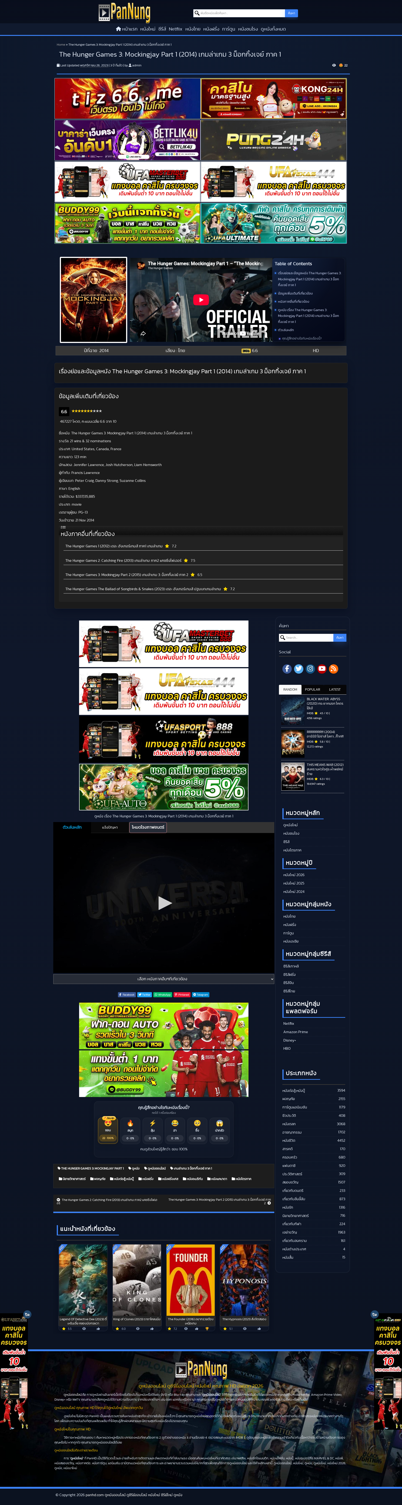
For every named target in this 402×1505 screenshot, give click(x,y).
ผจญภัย (99, 1179)
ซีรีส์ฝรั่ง (289, 975)
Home (61, 44)
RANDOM (290, 689)
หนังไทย (193, 29)
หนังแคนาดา (219, 1179)
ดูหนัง (135, 1168)
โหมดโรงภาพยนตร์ (148, 827)
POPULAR (312, 689)
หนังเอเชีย (290, 941)
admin (136, 65)
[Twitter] (298, 669)
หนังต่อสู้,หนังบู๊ (123, 1179)
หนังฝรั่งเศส (169, 1179)
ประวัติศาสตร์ (292, 1174)
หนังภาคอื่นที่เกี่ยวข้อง (293, 301)
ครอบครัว (289, 1157)
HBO (286, 1048)
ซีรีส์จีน (288, 983)
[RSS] (333, 669)
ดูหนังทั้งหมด (273, 29)
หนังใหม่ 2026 (293, 875)
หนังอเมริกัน (194, 1179)
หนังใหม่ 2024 (293, 892)
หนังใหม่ (147, 29)
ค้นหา (291, 13)
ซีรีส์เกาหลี (290, 966)
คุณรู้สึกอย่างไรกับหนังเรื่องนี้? (302, 338)
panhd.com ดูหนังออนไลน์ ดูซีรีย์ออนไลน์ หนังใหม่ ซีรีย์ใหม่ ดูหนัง (134, 1495)
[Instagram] (310, 669)
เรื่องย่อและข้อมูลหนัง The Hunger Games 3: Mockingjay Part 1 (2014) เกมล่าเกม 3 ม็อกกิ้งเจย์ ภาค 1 (310, 279)
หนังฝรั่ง (211, 29)
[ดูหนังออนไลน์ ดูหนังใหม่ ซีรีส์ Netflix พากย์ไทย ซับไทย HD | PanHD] (124, 12)
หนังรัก (287, 1207)
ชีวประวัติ (289, 1116)
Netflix (175, 29)
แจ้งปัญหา (110, 827)
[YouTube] (322, 669)
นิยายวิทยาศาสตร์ (74, 1179)
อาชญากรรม (292, 1132)
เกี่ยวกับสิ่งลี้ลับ (293, 1199)
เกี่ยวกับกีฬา (291, 1224)
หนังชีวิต (288, 1140)
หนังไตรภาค (243, 1179)
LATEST (335, 689)
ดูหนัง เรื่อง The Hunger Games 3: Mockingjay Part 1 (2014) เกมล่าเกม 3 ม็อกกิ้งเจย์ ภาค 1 (308, 316)
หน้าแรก (129, 29)
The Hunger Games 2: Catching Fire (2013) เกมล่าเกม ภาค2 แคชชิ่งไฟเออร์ (123, 560)
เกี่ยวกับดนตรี (292, 1191)
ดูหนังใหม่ (290, 825)
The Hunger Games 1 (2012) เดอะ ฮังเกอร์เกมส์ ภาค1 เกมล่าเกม (114, 546)
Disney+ (289, 1040)
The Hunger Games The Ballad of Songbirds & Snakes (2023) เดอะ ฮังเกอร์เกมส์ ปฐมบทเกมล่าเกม (143, 589)
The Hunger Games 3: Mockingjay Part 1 (92, 1168)
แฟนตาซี (288, 1166)
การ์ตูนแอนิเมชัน (294, 1107)
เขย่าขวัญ (289, 1232)
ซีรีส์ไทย (288, 991)
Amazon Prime (295, 1032)
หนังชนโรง (248, 29)
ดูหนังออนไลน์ (156, 1168)
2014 (104, 350)
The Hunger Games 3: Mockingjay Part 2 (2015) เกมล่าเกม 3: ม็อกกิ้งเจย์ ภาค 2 (126, 575)
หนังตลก (289, 1124)
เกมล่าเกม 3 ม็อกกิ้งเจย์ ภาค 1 (192, 1168)
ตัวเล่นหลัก (286, 330)
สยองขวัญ (290, 1182)
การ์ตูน (228, 29)
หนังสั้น (287, 1257)
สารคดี (287, 1149)
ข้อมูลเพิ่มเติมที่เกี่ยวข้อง (295, 293)
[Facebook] (287, 669)
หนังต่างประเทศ (294, 1249)
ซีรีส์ (162, 29)
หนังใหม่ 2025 (293, 883)
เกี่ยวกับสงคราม (294, 1241)
